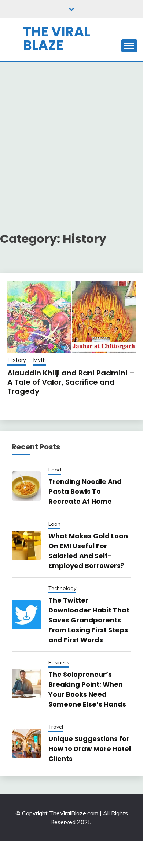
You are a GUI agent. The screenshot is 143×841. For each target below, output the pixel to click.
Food (54, 469)
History (16, 359)
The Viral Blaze (56, 38)
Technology (62, 588)
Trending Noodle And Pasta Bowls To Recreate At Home (85, 491)
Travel (55, 726)
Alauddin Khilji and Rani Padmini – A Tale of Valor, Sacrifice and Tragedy (71, 382)
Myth (39, 359)
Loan (54, 524)
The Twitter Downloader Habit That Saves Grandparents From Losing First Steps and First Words (88, 620)
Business (58, 662)
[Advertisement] (71, 137)
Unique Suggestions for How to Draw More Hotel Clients (89, 748)
